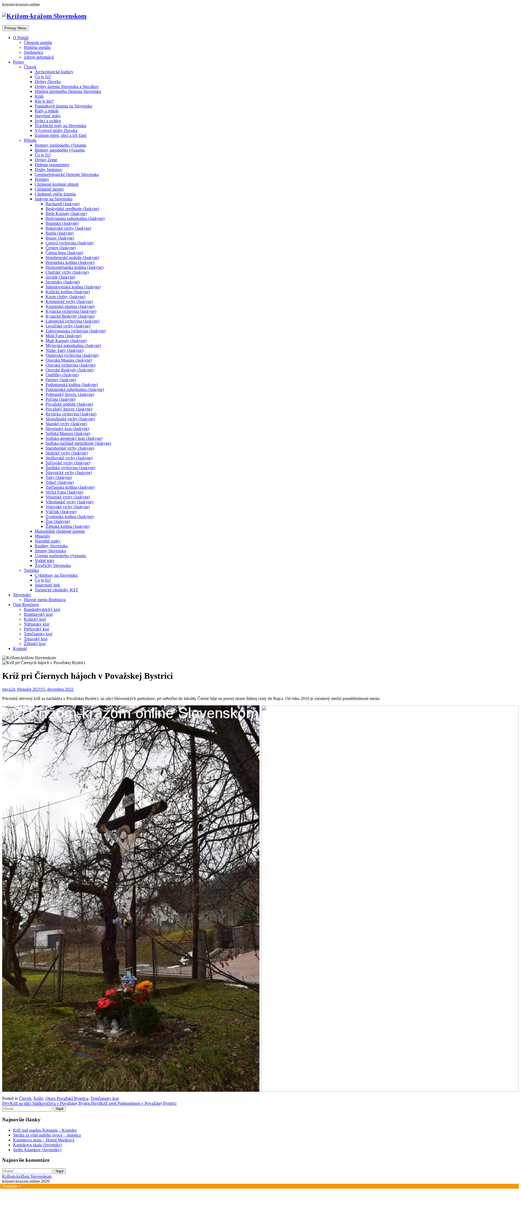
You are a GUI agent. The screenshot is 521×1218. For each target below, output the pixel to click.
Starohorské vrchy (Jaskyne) (70, 448)
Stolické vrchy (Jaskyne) (67, 453)
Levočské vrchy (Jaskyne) (68, 326)
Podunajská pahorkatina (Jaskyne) (75, 389)
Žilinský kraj (35, 643)
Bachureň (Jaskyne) (63, 203)
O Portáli (20, 37)
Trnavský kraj (35, 638)
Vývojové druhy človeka (56, 130)
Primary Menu (15, 28)
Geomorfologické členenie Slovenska (67, 174)
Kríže (38, 1098)
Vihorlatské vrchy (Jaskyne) (69, 502)
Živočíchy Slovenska (53, 565)
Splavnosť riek (47, 585)
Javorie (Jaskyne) (60, 277)
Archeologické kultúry (54, 72)
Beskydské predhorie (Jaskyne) (72, 208)
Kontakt (20, 648)
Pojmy (18, 62)
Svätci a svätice (48, 120)
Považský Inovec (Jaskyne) (69, 409)
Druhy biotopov (48, 169)
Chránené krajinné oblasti (56, 184)
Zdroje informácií (39, 57)
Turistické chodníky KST (56, 590)
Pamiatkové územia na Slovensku (63, 106)
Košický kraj (35, 619)
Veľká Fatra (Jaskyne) (64, 492)
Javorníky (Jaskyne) (63, 282)
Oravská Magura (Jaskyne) (69, 360)
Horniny (42, 179)
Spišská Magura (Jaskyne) (68, 433)
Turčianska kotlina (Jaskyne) (70, 487)
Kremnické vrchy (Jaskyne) (69, 301)
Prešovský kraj (36, 629)
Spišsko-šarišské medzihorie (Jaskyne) (78, 443)
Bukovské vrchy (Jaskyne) (68, 228)
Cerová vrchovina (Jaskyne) (70, 243)
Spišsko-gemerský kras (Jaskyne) (74, 438)
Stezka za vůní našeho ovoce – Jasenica (47, 1135)
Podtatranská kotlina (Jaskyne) (72, 384)
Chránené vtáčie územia (55, 194)
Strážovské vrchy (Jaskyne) (69, 458)
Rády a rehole (47, 111)
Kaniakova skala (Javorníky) (37, 1145)
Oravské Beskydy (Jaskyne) (70, 370)
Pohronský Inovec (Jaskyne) (70, 394)
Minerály (42, 536)
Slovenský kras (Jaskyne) (67, 428)
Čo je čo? (43, 76)
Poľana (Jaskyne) (60, 399)
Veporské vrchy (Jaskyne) (68, 497)
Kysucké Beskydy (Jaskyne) (70, 316)
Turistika (31, 570)
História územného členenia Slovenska (68, 91)
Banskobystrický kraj (42, 609)
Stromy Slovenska (50, 550)
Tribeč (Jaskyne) (60, 482)
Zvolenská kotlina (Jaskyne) (70, 516)
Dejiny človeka (48, 81)
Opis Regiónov (26, 604)
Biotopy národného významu (60, 150)
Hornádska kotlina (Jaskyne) (70, 262)
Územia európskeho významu (60, 555)
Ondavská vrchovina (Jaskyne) (72, 355)
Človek (30, 67)
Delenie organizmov (52, 164)
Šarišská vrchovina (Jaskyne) (70, 467)
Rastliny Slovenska (51, 546)
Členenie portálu (38, 42)
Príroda (30, 140)
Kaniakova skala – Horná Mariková (43, 1140)
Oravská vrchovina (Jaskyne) (71, 365)
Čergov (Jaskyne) (61, 247)
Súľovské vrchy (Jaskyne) (68, 462)
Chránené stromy (49, 189)
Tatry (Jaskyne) (59, 477)
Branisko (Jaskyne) (62, 223)
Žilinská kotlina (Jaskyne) (68, 526)
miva (6, 689)
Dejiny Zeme (46, 159)
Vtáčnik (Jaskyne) (61, 511)
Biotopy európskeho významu (60, 145)
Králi (39, 96)
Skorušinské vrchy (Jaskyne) (70, 418)
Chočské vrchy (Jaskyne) (67, 272)
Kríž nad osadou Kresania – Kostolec (45, 1130)
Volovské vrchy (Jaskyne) (68, 506)
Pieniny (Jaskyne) (61, 379)
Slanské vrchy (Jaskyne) (66, 423)
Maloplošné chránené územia (60, 531)
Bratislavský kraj (38, 614)
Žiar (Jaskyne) (58, 521)
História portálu (37, 47)
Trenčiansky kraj (38, 634)
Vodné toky (45, 560)
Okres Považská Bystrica (66, 1098)
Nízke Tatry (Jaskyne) (64, 350)
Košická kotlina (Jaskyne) (68, 291)
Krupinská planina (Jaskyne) (70, 306)
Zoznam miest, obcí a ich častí (60, 135)
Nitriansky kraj (36, 624)
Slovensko (22, 594)
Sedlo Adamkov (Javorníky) (37, 1149)
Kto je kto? (44, 101)
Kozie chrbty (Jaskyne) (65, 296)
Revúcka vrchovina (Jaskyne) (71, 414)
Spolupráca (33, 52)
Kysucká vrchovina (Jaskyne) (71, 311)
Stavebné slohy (48, 115)
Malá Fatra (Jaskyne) (63, 335)
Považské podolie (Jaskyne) (69, 404)
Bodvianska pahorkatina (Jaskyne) (75, 218)
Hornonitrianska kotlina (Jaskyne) (74, 267)
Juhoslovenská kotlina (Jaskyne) (73, 287)
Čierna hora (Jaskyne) (64, 252)
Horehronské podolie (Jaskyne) (72, 257)
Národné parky (48, 541)
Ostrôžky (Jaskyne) (62, 375)
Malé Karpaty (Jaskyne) (66, 340)
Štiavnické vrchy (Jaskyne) (69, 472)
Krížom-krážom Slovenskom (27, 1176)
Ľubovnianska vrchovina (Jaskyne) (76, 331)
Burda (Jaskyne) (60, 233)
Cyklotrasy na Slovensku (56, 575)
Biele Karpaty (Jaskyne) (66, 213)
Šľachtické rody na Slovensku (60, 125)
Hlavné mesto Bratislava (45, 599)
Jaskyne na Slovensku (53, 199)
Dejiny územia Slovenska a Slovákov (67, 86)
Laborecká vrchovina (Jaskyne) (72, 321)
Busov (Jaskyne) (60, 238)
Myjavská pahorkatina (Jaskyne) (73, 345)
